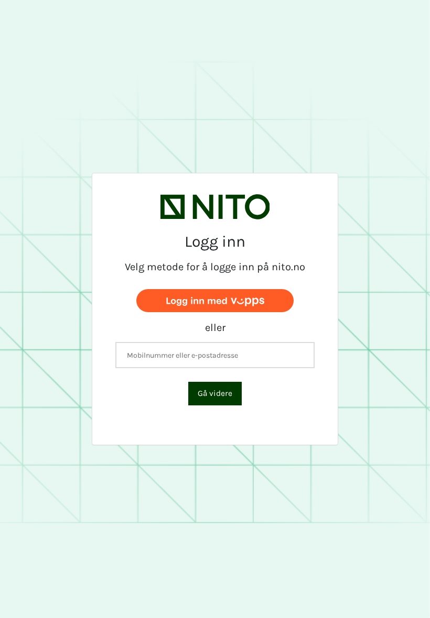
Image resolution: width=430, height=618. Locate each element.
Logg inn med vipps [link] (215, 300)
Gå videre (215, 393)
